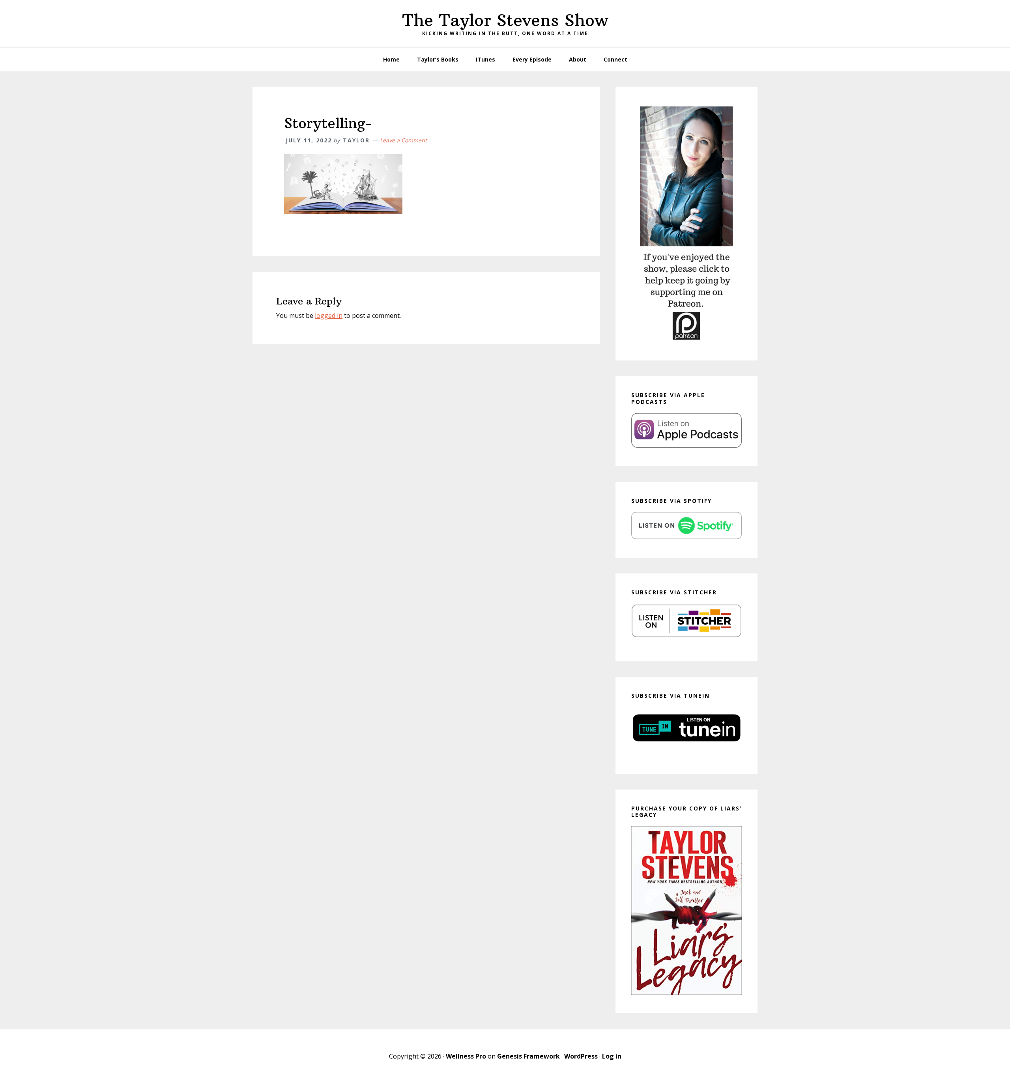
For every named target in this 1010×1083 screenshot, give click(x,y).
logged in (328, 315)
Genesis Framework (528, 1056)
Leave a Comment (403, 140)
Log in (611, 1056)
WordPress (581, 1056)
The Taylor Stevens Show (505, 20)
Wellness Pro (466, 1056)
